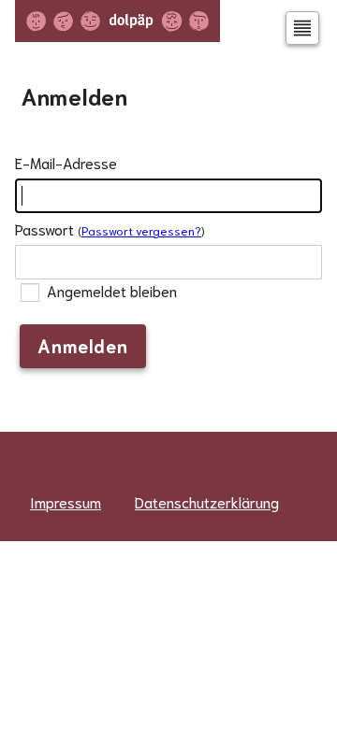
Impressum (65, 501)
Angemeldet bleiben (110, 291)
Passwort (44, 228)
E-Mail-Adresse (66, 162)
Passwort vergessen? (141, 229)
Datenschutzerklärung (207, 501)
